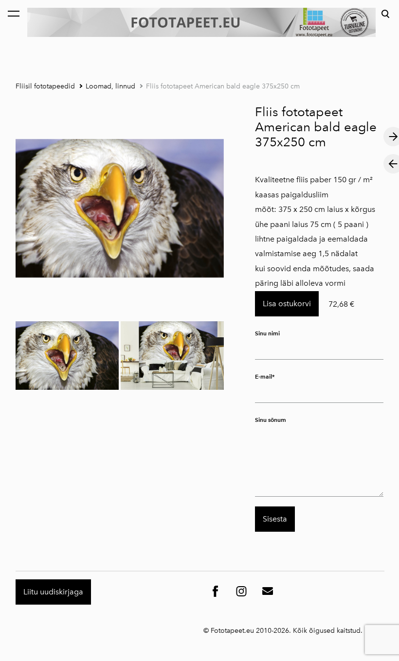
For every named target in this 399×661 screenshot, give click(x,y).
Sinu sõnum (270, 419)
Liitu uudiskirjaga (53, 591)
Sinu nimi (267, 333)
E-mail (263, 376)
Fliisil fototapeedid (45, 86)
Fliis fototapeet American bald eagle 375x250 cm (223, 86)
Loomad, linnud (110, 86)
